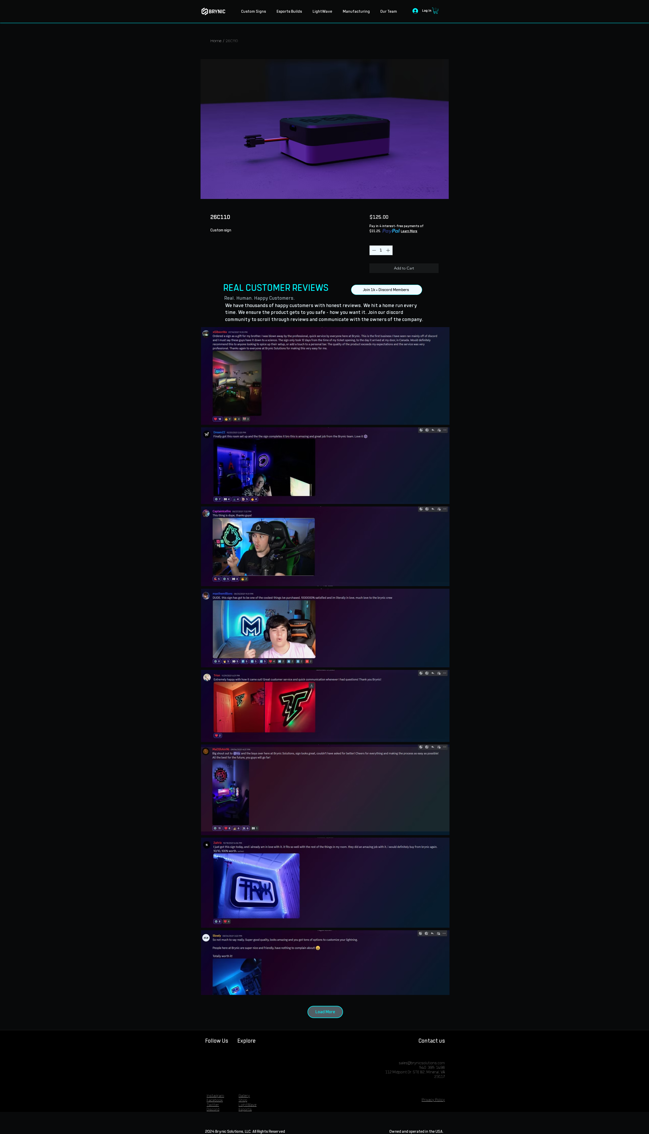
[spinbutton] (381, 250)
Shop (243, 1100)
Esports (245, 1109)
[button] (435, 11)
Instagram (215, 1096)
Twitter (213, 1105)
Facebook (215, 1100)
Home (216, 40)
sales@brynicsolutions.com (422, 1063)
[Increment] (388, 250)
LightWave (248, 1105)
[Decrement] (373, 250)
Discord (213, 1109)
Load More (325, 1012)
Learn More (409, 231)
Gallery (244, 1096)
